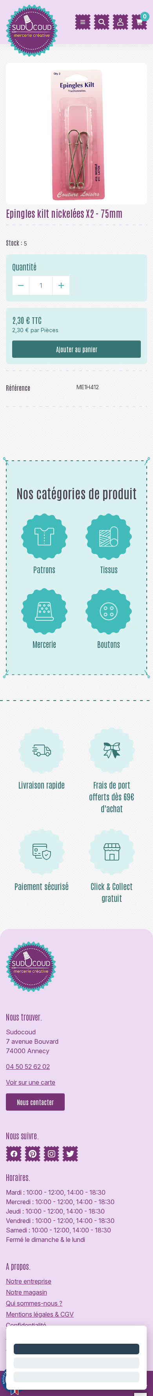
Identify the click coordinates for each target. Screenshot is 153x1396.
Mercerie (44, 644)
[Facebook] (14, 1154)
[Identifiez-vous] (120, 22)
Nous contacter (35, 1102)
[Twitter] (70, 1154)
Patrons (44, 569)
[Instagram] (51, 1154)
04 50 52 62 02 (28, 1066)
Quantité (24, 266)
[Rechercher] (101, 22)
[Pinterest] (32, 1154)
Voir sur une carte (30, 1082)
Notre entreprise (28, 1281)
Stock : (14, 242)
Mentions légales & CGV (40, 1314)
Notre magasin (26, 1292)
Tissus (109, 569)
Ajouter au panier (76, 349)
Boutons (108, 644)
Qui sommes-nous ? (34, 1303)
